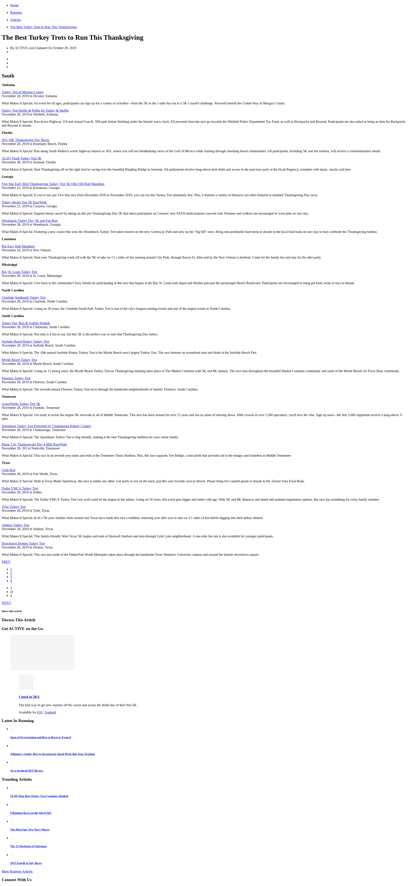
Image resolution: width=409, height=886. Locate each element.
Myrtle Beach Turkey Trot (19, 360)
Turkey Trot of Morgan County (23, 92)
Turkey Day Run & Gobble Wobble (26, 323)
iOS (39, 712)
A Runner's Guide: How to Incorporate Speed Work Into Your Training (52, 754)
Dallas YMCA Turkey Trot (20, 488)
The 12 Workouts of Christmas (28, 846)
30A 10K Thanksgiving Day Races (25, 140)
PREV (6, 562)
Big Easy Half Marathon (18, 246)
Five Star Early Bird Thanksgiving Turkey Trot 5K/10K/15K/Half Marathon (53, 184)
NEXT (6, 603)
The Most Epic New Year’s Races (29, 829)
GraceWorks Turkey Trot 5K (21, 404)
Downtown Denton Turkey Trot (23, 543)
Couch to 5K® (29, 697)
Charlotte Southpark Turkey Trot (24, 297)
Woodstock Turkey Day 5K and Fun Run (30, 220)
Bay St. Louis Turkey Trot (19, 272)
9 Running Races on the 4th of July (31, 812)
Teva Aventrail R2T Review (26, 770)
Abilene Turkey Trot (15, 525)
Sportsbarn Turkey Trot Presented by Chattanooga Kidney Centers (46, 426)
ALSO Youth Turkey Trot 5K (22, 158)
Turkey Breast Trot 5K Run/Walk (24, 202)
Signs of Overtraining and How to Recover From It (40, 737)
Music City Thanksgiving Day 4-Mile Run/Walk (34, 444)
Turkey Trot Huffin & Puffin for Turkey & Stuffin (35, 110)
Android (50, 712)
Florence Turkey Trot (16, 378)
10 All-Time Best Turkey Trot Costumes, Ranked (39, 796)
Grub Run (8, 470)
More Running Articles (17, 871)
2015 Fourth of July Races (26, 863)
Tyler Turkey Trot (14, 507)
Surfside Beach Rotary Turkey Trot (25, 341)
